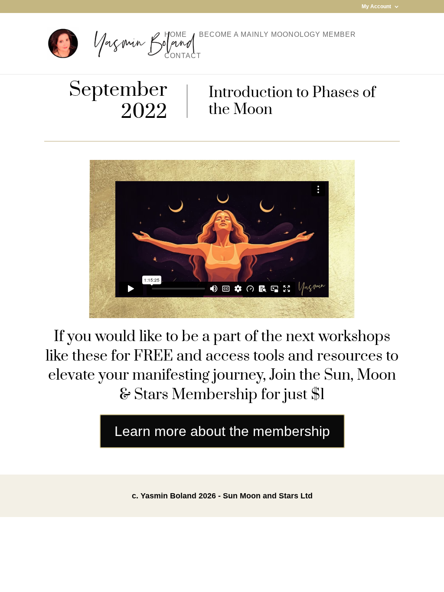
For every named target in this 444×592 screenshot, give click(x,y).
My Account (376, 7)
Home (175, 35)
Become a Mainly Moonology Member (277, 35)
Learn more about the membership (222, 431)
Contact (182, 56)
